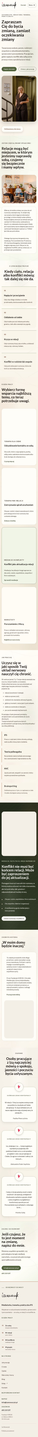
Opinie (4, 1371)
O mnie (4, 1367)
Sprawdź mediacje (11, 580)
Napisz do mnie (9, 69)
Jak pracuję (6, 1362)
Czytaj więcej (9, 461)
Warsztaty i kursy (8, 1375)
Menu (31, 5)
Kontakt (23, 5)
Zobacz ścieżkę (10, 521)
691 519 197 (6, 1273)
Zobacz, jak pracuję (27, 69)
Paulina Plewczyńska (20, 1118)
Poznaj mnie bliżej (13, 995)
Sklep (3, 1383)
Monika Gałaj (20, 1213)
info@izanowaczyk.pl (11, 1268)
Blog (3, 1379)
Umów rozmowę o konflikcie (14, 918)
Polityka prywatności (8, 1431)
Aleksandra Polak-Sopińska (20, 1164)
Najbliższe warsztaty (12, 640)
